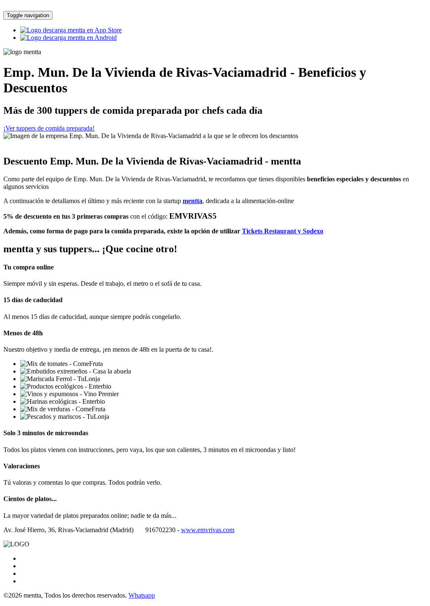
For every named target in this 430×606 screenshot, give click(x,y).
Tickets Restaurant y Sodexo (282, 231)
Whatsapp (141, 595)
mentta (192, 200)
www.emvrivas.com (207, 529)
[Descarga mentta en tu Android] (68, 37)
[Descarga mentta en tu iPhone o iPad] (71, 30)
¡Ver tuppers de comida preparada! (48, 128)
